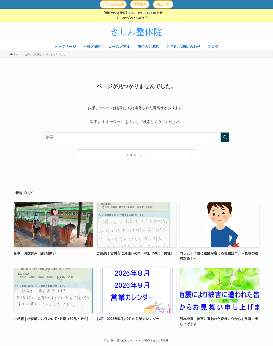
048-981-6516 (113, 4)
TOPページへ (136, 155)
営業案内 (140, 4)
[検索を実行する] (225, 137)
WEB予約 (163, 4)
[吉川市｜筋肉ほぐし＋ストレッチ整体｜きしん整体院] (136, 32)
